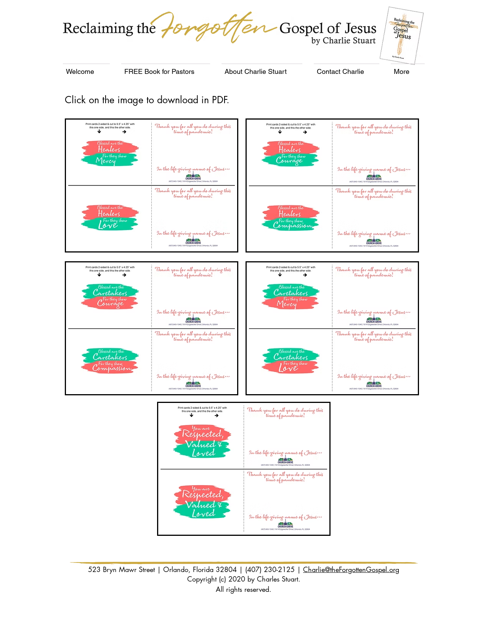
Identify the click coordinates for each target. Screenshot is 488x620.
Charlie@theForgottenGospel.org (351, 569)
